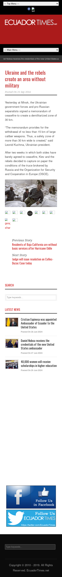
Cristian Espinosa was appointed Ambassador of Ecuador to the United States (39, 323)
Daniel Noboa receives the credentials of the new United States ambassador (37, 344)
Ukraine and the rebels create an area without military (25, 79)
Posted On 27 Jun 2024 (31, 352)
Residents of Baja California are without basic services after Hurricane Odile (34, 246)
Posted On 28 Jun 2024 (31, 331)
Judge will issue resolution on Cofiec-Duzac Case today (32, 261)
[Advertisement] (31, 34)
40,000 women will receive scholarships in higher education (39, 363)
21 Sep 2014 (24, 91)
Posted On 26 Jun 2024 (31, 370)
